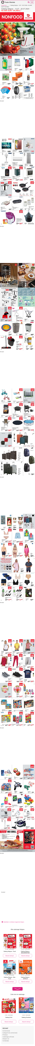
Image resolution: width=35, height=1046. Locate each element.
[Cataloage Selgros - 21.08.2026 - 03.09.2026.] (9, 941)
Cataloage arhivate (8, 1037)
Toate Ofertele (10, 2)
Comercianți (6, 1031)
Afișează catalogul (9, 955)
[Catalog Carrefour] (26, 1005)
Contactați (6, 1041)
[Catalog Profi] (8, 1005)
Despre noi (6, 1039)
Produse (5, 1035)
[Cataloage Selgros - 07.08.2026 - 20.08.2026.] (25, 967)
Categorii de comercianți (10, 1033)
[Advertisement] (17, 119)
